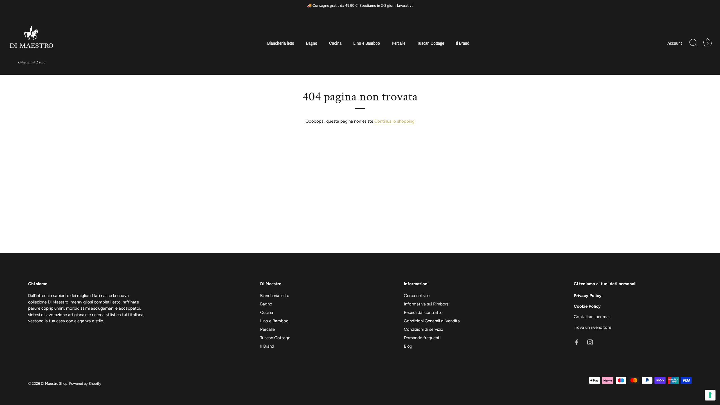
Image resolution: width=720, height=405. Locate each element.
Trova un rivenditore (592, 327)
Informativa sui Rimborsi (426, 304)
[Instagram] (590, 342)
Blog (408, 346)
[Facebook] (576, 342)
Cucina (335, 43)
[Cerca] (693, 43)
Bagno (311, 43)
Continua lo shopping (394, 121)
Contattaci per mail (592, 316)
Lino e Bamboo (366, 43)
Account (674, 43)
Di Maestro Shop (54, 383)
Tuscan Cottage (430, 43)
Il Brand (462, 43)
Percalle (398, 43)
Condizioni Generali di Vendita (432, 320)
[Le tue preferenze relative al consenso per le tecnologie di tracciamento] (710, 395)
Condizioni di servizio (423, 329)
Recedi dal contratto (423, 312)
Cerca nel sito (417, 295)
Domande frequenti (422, 337)
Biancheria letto (280, 43)
